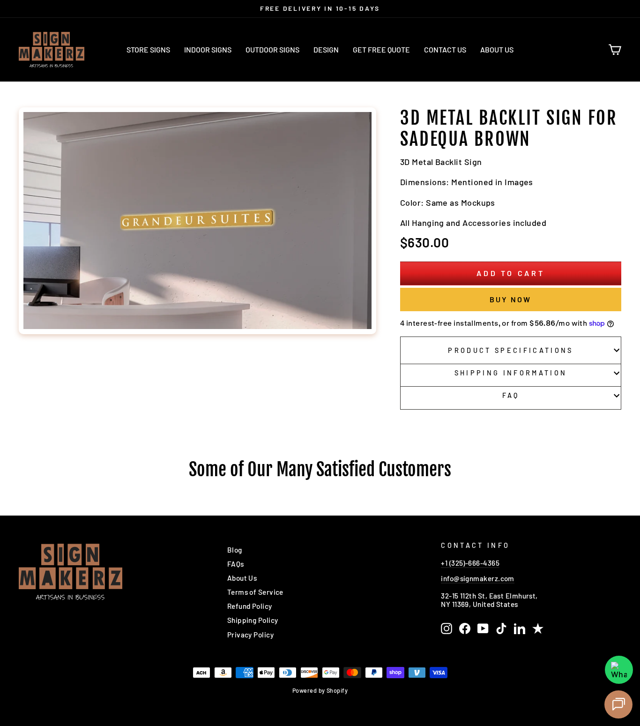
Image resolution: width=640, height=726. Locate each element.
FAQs (235, 564)
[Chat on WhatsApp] (619, 670)
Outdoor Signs (272, 49)
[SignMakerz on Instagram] (446, 628)
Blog (234, 550)
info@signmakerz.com (477, 578)
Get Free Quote (381, 49)
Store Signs (148, 49)
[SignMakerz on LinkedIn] (519, 628)
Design (326, 49)
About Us (496, 49)
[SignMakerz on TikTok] (501, 628)
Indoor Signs (207, 49)
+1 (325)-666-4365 (470, 563)
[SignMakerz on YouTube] (483, 628)
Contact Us (445, 49)
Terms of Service (255, 592)
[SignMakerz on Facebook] (464, 628)
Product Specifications (510, 350)
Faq (511, 395)
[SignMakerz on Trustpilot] (537, 628)
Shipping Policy (252, 620)
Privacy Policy (250, 634)
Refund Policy (249, 606)
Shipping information (510, 373)
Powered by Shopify (320, 690)
